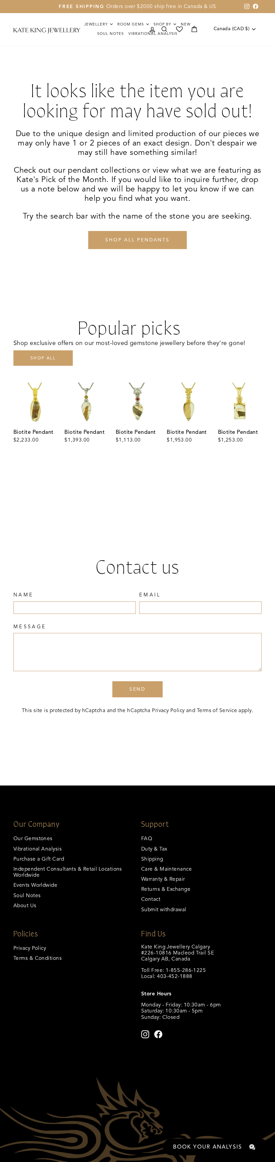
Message (29, 627)
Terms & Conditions (37, 958)
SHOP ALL (43, 357)
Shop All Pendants (137, 240)
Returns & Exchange (165, 889)
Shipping (152, 859)
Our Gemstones (33, 838)
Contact (150, 899)
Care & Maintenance (166, 869)
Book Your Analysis (207, 1147)
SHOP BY (163, 24)
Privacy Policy (168, 710)
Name (23, 595)
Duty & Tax (154, 849)
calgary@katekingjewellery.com (179, 982)
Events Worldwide (35, 885)
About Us (25, 905)
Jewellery (96, 24)
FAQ (146, 838)
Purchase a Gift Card (38, 859)
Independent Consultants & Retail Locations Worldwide (67, 872)
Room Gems (131, 24)
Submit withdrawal (163, 909)
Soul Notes (110, 33)
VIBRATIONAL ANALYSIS (152, 33)
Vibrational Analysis (37, 849)
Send (137, 689)
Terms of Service (217, 710)
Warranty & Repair (163, 879)
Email (150, 595)
